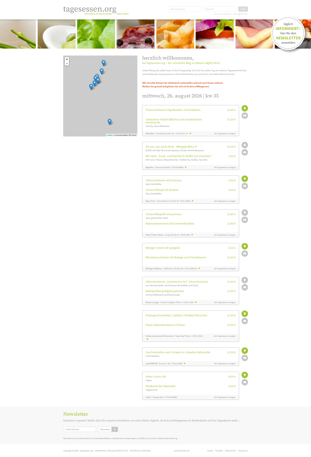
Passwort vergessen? (223, 13)
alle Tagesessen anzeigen (225, 133)
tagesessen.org (86, 450)
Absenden (105, 429)
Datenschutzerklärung (167, 438)
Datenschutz (230, 450)
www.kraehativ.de (181, 450)
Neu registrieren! (240, 13)
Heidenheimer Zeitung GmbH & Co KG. (111, 450)
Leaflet (109, 135)
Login (243, 9)
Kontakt (218, 450)
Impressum (243, 450)
